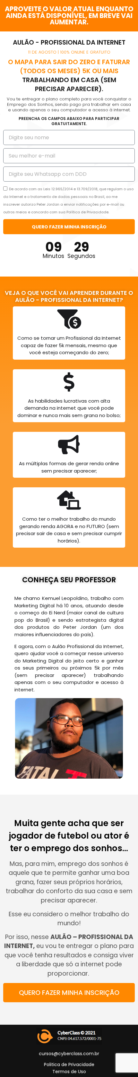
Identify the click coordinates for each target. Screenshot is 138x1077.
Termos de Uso (69, 1071)
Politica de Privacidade (69, 1064)
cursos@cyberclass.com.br (69, 1053)
